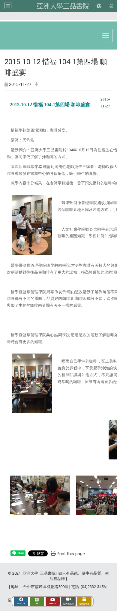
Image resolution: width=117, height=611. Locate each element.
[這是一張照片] (32, 225)
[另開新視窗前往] (58, 595)
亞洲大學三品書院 (63, 6)
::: (111, 18)
